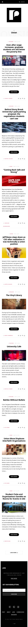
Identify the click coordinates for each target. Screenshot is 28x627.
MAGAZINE (14, 614)
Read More (14, 578)
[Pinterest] (22, 98)
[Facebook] (9, 607)
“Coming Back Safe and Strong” (14, 170)
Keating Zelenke (8, 158)
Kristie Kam (7, 541)
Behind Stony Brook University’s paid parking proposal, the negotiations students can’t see (14, 114)
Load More (13, 552)
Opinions (11, 292)
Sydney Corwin (8, 98)
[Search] (19, 1)
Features (11, 41)
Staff (3, 612)
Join (13, 612)
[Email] (24, 98)
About (8, 612)
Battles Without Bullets (14, 400)
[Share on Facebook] (18, 98)
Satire (11, 233)
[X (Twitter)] (14, 607)
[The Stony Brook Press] (14, 15)
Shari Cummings (8, 335)
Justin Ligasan (8, 284)
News (11, 166)
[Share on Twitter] (20, 98)
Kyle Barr (6, 427)
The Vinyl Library (14, 295)
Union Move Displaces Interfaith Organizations (14, 439)
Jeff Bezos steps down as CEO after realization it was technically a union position (14, 240)
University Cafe (14, 346)
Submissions (20, 612)
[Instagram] (18, 607)
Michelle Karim (8, 388)
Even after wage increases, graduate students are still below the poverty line (14, 48)
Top (14, 623)
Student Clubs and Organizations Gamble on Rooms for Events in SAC (14, 496)
